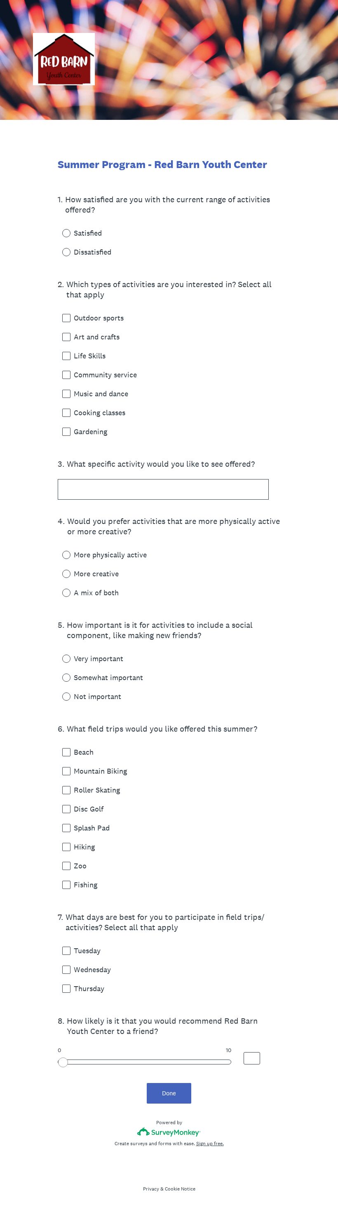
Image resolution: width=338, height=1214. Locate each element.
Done (169, 1093)
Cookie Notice (180, 1189)
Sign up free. (210, 1143)
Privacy (151, 1189)
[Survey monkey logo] (169, 1131)
